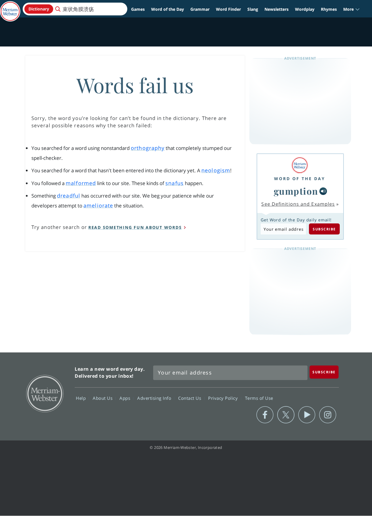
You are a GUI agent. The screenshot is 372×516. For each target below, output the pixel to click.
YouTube (306, 415)
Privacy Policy (223, 398)
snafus (174, 183)
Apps (125, 398)
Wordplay (304, 9)
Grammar (200, 9)
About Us (103, 398)
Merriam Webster (44, 393)
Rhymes (329, 9)
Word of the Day (167, 9)
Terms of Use (259, 398)
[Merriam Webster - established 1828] (10, 7)
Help (81, 398)
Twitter (285, 415)
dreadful (68, 195)
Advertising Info (155, 398)
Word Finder (228, 9)
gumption (296, 191)
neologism (215, 170)
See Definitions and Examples (298, 204)
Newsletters (276, 9)
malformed (81, 183)
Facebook (264, 415)
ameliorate (98, 205)
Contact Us (190, 398)
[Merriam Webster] (299, 165)
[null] (323, 191)
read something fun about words (135, 227)
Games (138, 9)
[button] (351, 9)
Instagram (327, 415)
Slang (252, 9)
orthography (147, 147)
